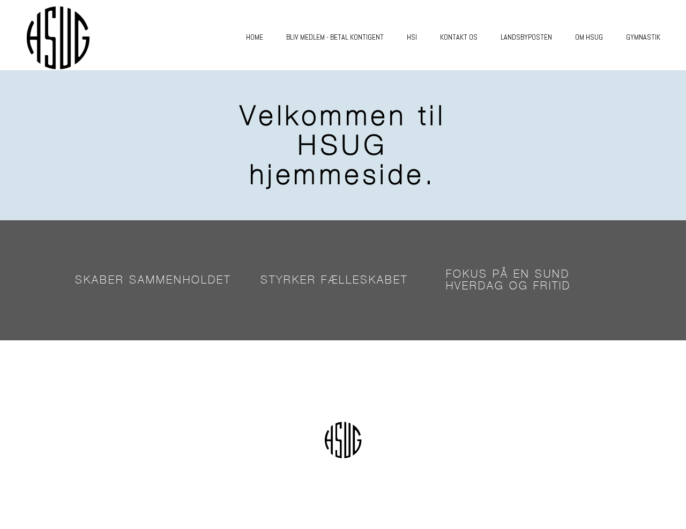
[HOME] (249, 49)
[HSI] (406, 49)
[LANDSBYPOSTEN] (520, 49)
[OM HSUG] (583, 49)
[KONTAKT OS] (453, 49)
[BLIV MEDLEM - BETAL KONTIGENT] (329, 49)
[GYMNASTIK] (638, 49)
